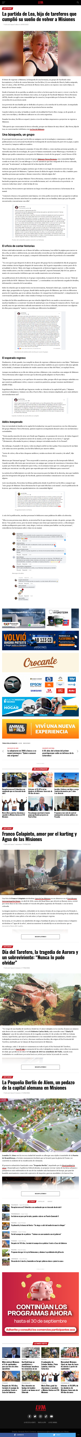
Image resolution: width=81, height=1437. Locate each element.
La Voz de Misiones (37, 129)
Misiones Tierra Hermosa (47, 159)
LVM (20, 743)
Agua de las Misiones (43, 898)
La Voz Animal (52, 1422)
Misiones (27, 743)
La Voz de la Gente (30, 1422)
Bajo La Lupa (42, 1422)
